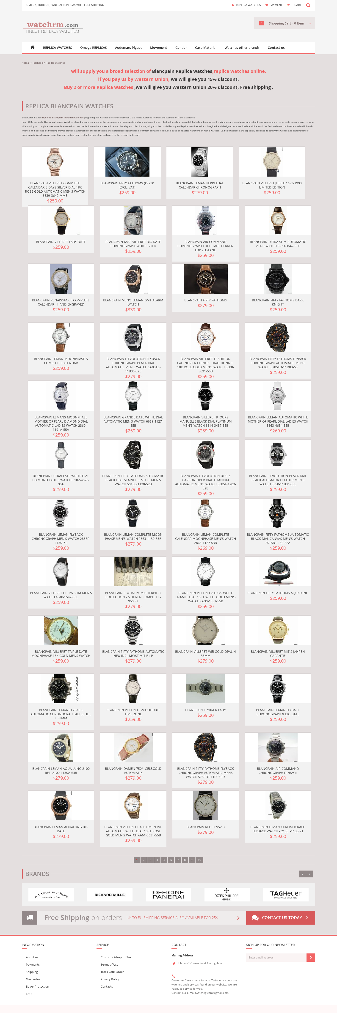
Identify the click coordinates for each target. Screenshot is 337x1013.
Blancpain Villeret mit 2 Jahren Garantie (278, 653)
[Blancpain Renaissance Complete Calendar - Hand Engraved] (61, 279)
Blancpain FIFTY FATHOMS (205, 300)
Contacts (107, 986)
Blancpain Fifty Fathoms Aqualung (277, 593)
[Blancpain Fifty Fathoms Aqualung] (278, 571)
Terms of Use (109, 964)
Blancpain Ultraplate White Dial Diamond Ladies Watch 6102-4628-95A (60, 480)
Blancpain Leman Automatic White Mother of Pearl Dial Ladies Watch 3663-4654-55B (278, 421)
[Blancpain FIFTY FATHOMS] (205, 279)
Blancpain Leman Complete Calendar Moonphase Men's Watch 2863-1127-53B (205, 538)
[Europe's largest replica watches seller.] (53, 26)
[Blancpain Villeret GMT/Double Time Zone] (133, 688)
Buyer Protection (37, 986)
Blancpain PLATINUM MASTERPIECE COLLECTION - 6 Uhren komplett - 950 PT (133, 597)
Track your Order (112, 972)
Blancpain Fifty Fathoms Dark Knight (278, 302)
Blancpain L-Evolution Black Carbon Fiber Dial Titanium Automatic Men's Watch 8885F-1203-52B (205, 482)
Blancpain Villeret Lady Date (61, 242)
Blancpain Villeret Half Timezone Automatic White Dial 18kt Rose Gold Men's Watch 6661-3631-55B (133, 831)
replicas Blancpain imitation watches (63, 117)
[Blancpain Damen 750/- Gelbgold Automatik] (133, 747)
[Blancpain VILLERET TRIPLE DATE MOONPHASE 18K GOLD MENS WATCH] (61, 630)
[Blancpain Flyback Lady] (205, 688)
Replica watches (248, 5)
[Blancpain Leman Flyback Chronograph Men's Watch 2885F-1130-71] (61, 513)
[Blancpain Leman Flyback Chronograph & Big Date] (278, 688)
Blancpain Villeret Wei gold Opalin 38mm (205, 653)
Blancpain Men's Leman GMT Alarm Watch (133, 302)
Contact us (276, 48)
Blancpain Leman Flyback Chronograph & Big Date (278, 712)
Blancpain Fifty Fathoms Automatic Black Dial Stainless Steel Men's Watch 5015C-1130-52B (133, 480)
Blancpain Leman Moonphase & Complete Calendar (61, 361)
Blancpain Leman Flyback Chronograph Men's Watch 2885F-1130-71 (61, 538)
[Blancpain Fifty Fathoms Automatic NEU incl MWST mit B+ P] (133, 630)
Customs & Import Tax (116, 957)
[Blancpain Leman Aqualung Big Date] (61, 805)
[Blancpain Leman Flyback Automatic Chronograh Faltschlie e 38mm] (61, 688)
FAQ (29, 994)
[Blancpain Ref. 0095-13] (205, 805)
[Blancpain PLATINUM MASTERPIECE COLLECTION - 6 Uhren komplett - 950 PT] (133, 571)
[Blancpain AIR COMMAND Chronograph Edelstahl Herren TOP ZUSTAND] (205, 220)
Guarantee (33, 979)
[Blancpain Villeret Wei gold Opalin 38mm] (205, 630)
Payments (33, 964)
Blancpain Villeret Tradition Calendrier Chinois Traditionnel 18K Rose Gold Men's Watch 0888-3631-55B (205, 365)
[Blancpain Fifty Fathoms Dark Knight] (278, 279)
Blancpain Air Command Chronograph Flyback (278, 770)
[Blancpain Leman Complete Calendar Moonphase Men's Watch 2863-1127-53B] (205, 513)
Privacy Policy (110, 979)
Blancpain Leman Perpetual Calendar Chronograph (200, 185)
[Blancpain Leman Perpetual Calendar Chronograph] (199, 162)
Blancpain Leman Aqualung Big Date (61, 829)
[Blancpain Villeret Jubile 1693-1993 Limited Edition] (272, 162)
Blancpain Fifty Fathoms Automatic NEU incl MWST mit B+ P (133, 653)
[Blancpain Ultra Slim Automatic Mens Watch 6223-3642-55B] (278, 220)
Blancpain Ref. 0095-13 (206, 827)
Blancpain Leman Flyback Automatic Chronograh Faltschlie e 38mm (60, 714)
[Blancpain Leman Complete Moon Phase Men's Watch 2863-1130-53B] (133, 513)
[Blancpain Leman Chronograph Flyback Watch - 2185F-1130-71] (278, 805)
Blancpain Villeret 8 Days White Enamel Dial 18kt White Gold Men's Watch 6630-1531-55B (205, 597)
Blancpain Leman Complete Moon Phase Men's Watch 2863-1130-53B (133, 536)
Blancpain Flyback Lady (205, 710)
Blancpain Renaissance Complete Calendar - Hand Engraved (61, 302)
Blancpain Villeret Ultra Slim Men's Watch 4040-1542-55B (61, 595)
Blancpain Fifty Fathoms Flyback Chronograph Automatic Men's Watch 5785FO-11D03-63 (278, 363)
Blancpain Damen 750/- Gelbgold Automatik (133, 770)
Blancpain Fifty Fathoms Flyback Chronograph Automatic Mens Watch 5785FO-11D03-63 (205, 772)
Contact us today (282, 917)
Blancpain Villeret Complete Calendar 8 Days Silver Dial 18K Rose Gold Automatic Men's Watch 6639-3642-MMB (55, 189)
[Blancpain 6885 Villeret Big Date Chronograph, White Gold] (133, 220)
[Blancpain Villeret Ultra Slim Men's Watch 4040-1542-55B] (61, 571)
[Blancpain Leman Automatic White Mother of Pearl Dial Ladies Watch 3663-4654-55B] (278, 396)
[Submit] (311, 957)
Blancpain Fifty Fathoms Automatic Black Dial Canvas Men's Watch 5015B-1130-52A (278, 538)
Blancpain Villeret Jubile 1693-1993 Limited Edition (272, 185)
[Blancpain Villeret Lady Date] (61, 220)
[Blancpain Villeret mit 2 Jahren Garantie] (278, 630)
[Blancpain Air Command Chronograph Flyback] (278, 747)
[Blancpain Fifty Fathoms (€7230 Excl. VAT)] (127, 162)
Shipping (32, 972)
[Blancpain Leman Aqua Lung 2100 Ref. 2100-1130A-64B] (61, 747)
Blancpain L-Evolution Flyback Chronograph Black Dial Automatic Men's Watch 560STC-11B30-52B (133, 365)
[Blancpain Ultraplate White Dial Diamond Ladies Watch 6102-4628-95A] (61, 454)
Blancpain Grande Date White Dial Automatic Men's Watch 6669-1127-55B (133, 421)
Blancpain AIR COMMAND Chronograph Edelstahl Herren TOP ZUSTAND (205, 246)
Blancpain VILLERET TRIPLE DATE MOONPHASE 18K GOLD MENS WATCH (60, 653)
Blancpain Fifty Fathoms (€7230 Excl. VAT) (127, 185)
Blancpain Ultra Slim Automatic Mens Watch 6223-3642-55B (278, 244)
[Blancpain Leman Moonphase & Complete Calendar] (61, 337)
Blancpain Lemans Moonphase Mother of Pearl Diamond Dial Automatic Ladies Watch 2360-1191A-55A (61, 423)
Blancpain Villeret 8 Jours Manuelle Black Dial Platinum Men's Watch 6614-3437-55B (206, 421)
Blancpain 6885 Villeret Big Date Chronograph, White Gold (133, 244)
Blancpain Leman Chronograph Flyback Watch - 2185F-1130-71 (277, 829)
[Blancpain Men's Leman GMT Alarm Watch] (133, 279)
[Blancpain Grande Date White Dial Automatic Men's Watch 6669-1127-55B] (133, 396)
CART (297, 5)
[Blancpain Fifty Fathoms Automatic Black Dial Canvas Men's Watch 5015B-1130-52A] (278, 513)
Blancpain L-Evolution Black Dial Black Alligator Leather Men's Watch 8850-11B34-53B (278, 480)
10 (199, 860)
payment (276, 5)
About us (32, 957)
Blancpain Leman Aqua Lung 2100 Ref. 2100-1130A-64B (61, 770)
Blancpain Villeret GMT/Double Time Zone (133, 712)
